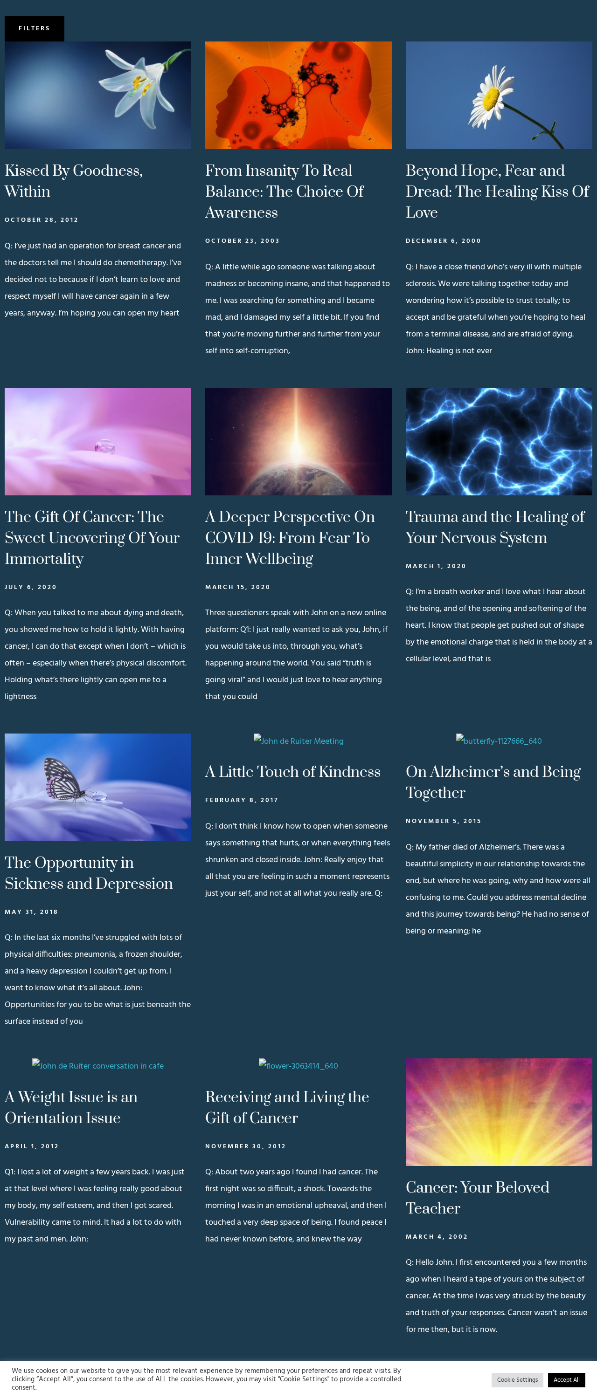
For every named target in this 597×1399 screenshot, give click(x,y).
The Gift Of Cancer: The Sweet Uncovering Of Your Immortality (92, 538)
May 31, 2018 (32, 912)
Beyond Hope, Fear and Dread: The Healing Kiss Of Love (497, 192)
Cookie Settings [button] (517, 1380)
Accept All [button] (567, 1380)
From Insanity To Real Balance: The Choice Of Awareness (284, 192)
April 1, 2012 (32, 1146)
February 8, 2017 (242, 800)
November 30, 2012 (245, 1146)
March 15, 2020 (238, 587)
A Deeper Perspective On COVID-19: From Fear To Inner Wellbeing (290, 538)
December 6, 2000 (444, 241)
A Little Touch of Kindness (293, 772)
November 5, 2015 (444, 821)
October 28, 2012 (42, 220)
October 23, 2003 (242, 241)
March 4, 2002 (437, 1237)
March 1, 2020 (436, 566)
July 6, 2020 (31, 587)
